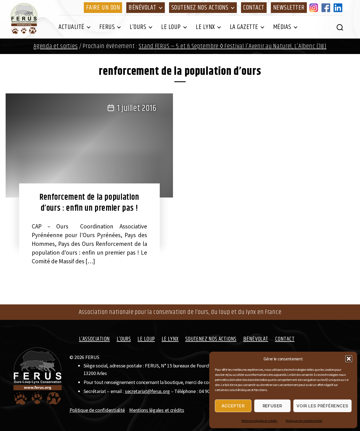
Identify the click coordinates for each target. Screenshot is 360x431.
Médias (282, 27)
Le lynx (205, 27)
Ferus (107, 27)
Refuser (272, 405)
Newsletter (289, 8)
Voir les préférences (322, 405)
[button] (349, 359)
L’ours (138, 27)
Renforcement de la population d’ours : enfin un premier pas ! (89, 203)
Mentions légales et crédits (259, 421)
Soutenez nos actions (199, 8)
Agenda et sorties (55, 46)
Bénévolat (142, 8)
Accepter (233, 405)
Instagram (314, 8)
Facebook (327, 8)
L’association (94, 339)
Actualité (71, 27)
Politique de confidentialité (304, 421)
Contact (253, 8)
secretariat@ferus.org (147, 391)
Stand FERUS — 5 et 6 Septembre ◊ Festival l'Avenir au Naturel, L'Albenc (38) (232, 46)
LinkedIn (339, 8)
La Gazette (244, 27)
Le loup (171, 27)
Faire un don (103, 8)
